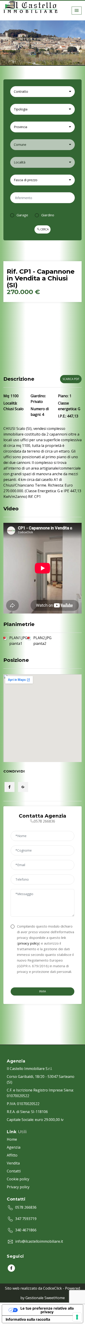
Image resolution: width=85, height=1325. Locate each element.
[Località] (42, 162)
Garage (22, 215)
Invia (42, 991)
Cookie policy (18, 1178)
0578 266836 (25, 1207)
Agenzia (13, 1147)
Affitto (12, 1155)
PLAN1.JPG (18, 637)
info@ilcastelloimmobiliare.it (39, 1241)
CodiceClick (52, 1288)
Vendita (13, 1163)
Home (12, 1139)
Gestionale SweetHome (45, 1297)
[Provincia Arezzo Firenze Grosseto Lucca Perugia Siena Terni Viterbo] (42, 127)
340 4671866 (25, 1230)
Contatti (14, 1171)
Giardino (47, 215)
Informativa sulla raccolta (28, 1319)
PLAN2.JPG (42, 637)
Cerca (44, 229)
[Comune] (42, 144)
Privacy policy (18, 1186)
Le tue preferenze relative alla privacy (47, 1310)
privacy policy (28, 943)
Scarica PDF (71, 379)
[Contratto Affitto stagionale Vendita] (42, 91)
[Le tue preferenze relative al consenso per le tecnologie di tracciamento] (77, 1317)
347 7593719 (25, 1218)
